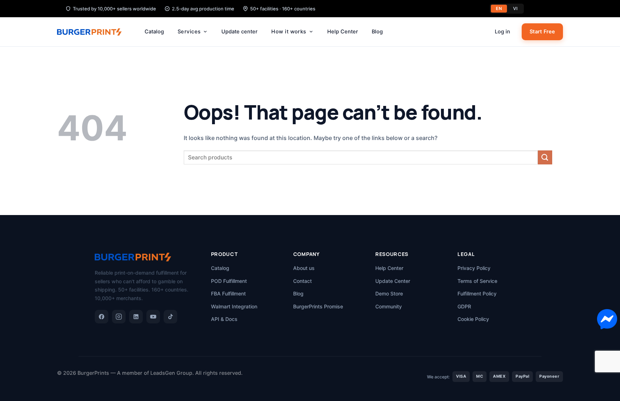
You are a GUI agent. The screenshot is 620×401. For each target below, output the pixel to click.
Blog (377, 31)
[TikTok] (170, 316)
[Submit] (545, 157)
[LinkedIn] (136, 316)
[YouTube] (153, 316)
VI (515, 8)
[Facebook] (101, 316)
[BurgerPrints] (93, 32)
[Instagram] (119, 316)
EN (499, 8)
